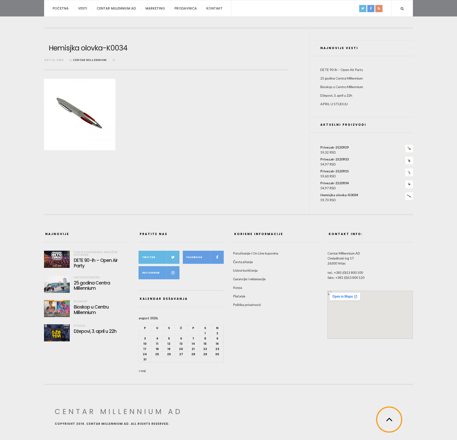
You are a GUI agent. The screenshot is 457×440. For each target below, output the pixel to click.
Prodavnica (185, 8)
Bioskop (80, 301)
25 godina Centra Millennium (341, 78)
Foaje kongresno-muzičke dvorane (96, 253)
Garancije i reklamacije (249, 279)
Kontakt (214, 8)
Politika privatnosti (247, 305)
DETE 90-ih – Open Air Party (341, 70)
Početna (61, 8)
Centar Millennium (90, 59)
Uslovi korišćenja (245, 270)
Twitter (148, 257)
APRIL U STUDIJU (334, 104)
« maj (142, 371)
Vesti (82, 8)
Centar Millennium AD (116, 8)
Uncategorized (87, 277)
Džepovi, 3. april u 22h (336, 95)
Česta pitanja (243, 262)
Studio (80, 325)
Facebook (194, 257)
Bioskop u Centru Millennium (341, 87)
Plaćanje (239, 296)
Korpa (237, 287)
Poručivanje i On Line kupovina (255, 253)
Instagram (151, 273)
